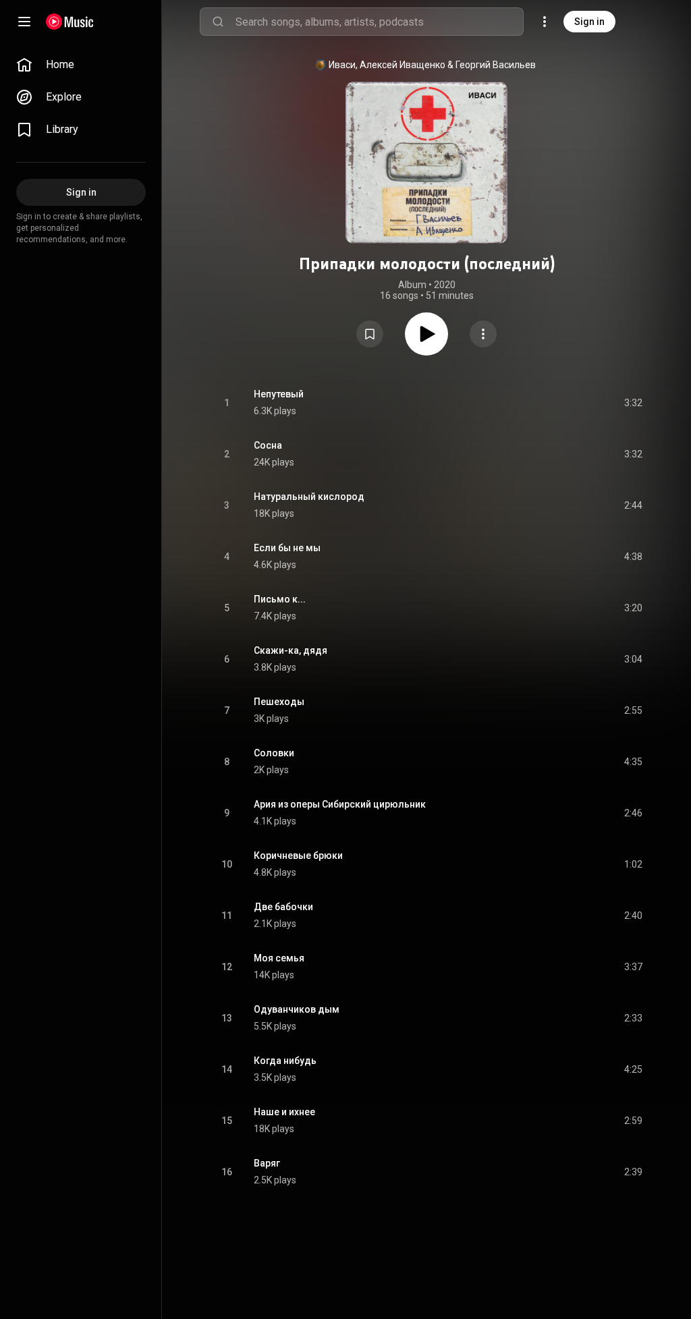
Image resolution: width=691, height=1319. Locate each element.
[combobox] (379, 21)
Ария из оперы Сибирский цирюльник (340, 804)
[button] (369, 333)
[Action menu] (483, 333)
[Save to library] (370, 334)
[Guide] (24, 21)
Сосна (268, 445)
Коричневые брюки (298, 855)
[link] (81, 65)
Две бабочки (283, 906)
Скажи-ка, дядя (290, 650)
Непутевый (279, 394)
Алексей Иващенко (402, 64)
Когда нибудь (285, 1060)
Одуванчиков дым (296, 1009)
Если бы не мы (287, 547)
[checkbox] (633, 403)
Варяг (267, 1163)
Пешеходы (279, 701)
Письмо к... (280, 599)
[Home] (70, 21)
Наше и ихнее (284, 1111)
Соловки (274, 753)
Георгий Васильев (495, 64)
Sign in (589, 21)
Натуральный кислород (309, 496)
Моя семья (279, 958)
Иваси (342, 64)
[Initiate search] (218, 21)
